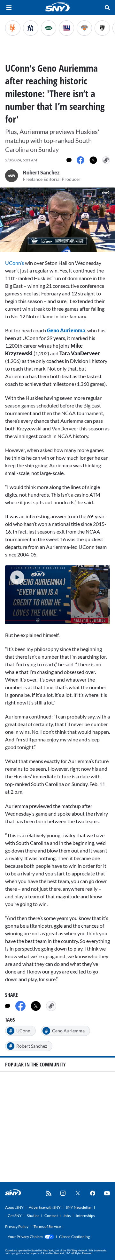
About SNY (14, 1207)
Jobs (67, 1215)
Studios (33, 1215)
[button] (14, 574)
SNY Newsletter (79, 1207)
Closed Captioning (74, 1236)
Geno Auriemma (66, 330)
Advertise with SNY (45, 1207)
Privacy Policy (16, 1226)
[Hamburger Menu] (9, 7)
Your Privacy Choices (25, 1236)
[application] (57, 220)
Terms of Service (47, 1226)
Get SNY (15, 1215)
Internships (85, 1215)
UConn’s (14, 263)
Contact (51, 1215)
